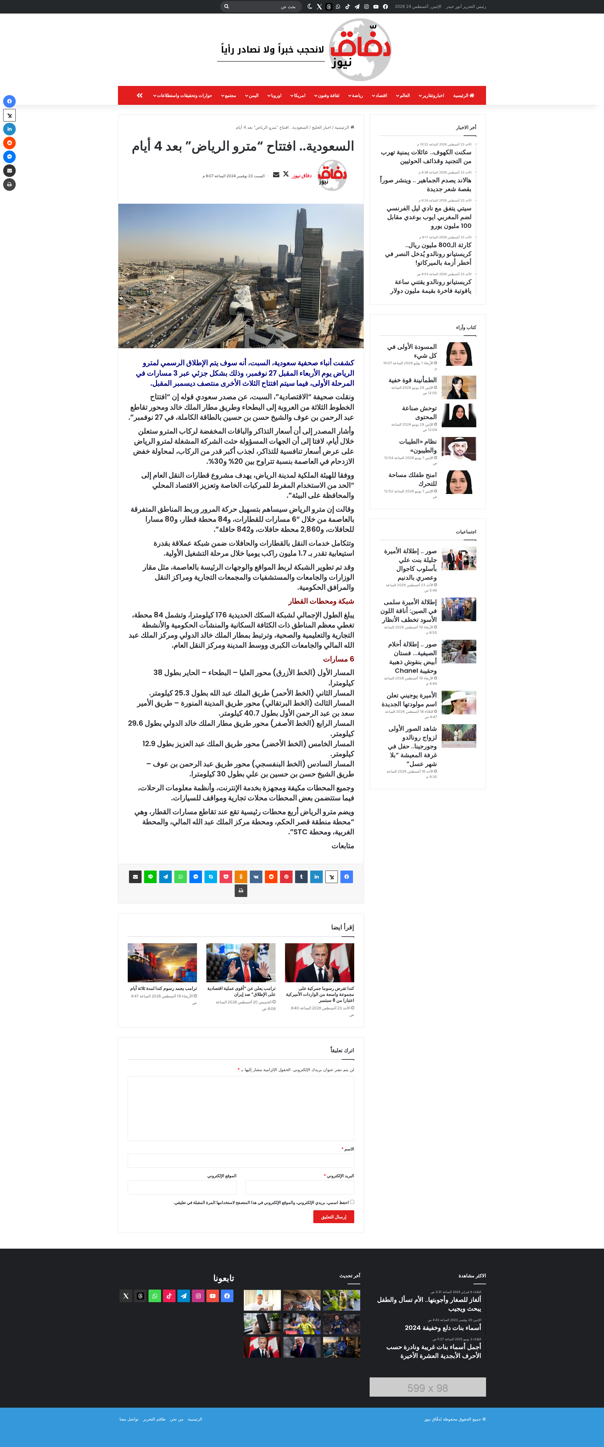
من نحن (176, 1418)
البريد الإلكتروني (339, 1175)
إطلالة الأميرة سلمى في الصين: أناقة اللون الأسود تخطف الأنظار (408, 611)
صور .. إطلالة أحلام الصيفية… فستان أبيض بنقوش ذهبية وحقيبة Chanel (412, 657)
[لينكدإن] (316, 877)
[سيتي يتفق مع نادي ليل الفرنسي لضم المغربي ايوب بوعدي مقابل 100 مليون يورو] (341, 1323)
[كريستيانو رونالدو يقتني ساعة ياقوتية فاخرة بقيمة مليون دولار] (341, 1347)
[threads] (328, 6)
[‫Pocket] (226, 877)
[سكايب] (210, 877)
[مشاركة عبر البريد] (135, 877)
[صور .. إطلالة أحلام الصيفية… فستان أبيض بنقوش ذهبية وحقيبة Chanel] (459, 651)
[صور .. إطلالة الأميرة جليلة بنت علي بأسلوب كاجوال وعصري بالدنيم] (459, 558)
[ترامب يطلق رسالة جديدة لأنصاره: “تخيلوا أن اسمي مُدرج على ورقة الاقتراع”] (302, 1347)
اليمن (254, 95)
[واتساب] (180, 877)
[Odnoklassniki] (241, 877)
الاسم (347, 1148)
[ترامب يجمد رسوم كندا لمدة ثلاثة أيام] (162, 962)
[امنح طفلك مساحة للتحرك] (459, 482)
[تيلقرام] (165, 877)
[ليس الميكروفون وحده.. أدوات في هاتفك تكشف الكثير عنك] (262, 1323)
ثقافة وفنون (328, 95)
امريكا (299, 95)
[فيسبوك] (346, 877)
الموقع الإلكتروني (222, 1175)
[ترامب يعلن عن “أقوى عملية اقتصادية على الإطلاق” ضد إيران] (241, 962)
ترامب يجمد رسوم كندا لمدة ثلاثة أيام (163, 988)
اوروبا (276, 95)
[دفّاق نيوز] (302, 49)
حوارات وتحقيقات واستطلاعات (184, 95)
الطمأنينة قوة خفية (413, 380)
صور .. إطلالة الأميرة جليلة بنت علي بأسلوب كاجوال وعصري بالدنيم (410, 564)
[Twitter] (319, 6)
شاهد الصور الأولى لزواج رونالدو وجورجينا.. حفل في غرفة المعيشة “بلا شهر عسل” (412, 746)
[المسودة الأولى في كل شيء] (459, 354)
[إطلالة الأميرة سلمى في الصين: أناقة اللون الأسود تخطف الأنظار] (459, 609)
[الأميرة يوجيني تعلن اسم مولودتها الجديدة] (459, 702)
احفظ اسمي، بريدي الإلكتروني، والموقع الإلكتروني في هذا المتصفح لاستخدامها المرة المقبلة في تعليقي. (261, 1202)
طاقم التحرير (154, 1418)
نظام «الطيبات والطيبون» (418, 446)
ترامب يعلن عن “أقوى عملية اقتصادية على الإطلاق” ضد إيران (241, 991)
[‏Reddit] (271, 877)
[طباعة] (241, 890)
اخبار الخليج (321, 127)
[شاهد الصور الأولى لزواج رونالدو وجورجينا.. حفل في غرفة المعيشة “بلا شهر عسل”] (459, 736)
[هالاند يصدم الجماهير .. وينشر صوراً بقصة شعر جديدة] (262, 1300)
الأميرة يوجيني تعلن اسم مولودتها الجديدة (409, 699)
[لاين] (150, 877)
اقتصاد (381, 95)
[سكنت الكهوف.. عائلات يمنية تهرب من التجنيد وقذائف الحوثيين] (302, 1300)
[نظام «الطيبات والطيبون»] (459, 449)
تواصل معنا (129, 1418)
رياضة (357, 95)
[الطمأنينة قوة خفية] (459, 387)
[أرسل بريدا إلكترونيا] (276, 175)
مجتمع (230, 95)
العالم (405, 95)
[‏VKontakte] (256, 877)
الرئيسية (461, 95)
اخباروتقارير (433, 95)
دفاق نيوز (301, 175)
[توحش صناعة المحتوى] (459, 415)
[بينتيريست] (286, 877)
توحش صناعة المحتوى (419, 412)
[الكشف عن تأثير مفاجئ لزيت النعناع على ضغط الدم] (341, 1300)
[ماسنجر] (195, 877)
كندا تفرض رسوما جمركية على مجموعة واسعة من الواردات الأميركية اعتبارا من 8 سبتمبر (320, 994)
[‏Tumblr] (301, 877)
